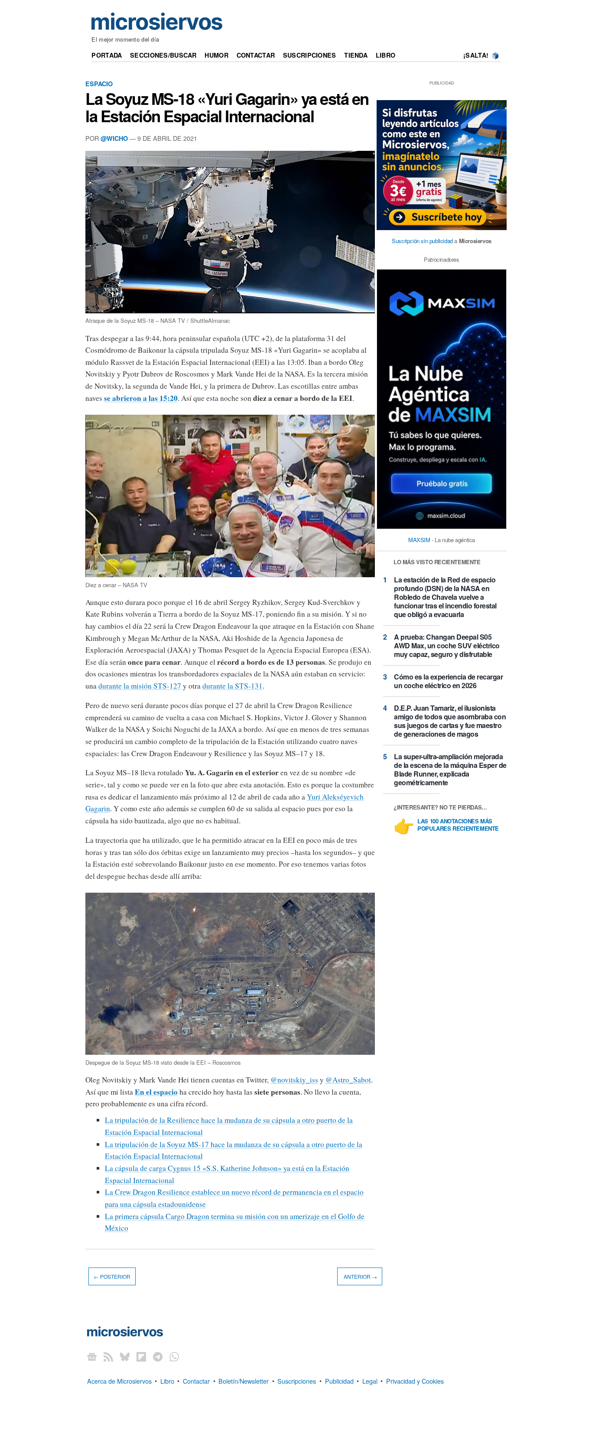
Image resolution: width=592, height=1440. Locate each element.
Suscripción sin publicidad (422, 241)
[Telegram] (158, 1356)
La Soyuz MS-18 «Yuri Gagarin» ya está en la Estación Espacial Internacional (227, 107)
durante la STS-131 (232, 686)
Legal (369, 1380)
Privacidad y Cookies (415, 1380)
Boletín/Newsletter (243, 1380)
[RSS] (108, 1356)
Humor (216, 55)
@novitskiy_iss (294, 1080)
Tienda (356, 55)
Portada (106, 55)
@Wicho (114, 138)
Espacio (99, 83)
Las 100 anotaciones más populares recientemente (458, 825)
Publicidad (339, 1380)
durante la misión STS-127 (139, 686)
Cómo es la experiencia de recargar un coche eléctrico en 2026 (448, 681)
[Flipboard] (141, 1356)
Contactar (256, 55)
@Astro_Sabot (348, 1080)
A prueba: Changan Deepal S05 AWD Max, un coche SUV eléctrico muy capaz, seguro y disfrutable (447, 645)
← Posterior (112, 1276)
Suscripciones (309, 55)
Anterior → (359, 1276)
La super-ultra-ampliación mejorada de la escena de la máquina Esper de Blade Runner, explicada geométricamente (450, 769)
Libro (385, 55)
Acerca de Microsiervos (119, 1380)
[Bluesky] (125, 1356)
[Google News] (92, 1356)
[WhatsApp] (174, 1356)
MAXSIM (419, 540)
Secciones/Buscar (163, 55)
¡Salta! (475, 55)
